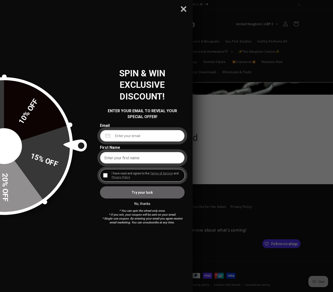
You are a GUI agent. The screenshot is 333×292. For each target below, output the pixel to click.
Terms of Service (161, 173)
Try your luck (142, 192)
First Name (110, 148)
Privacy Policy (121, 177)
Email (105, 126)
